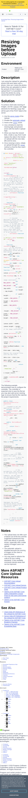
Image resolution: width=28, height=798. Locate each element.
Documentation (7, 667)
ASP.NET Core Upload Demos (15, 585)
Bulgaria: (13, 695)
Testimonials (6, 685)
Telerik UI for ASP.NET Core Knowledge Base (14, 625)
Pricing (5, 659)
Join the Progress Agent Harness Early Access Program (12, 5)
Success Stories (7, 684)
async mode (14, 116)
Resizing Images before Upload (10, 47)
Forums (5, 669)
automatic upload (19, 120)
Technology (6, 745)
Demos (5, 665)
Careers (5, 750)
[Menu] (2, 14)
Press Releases (7, 748)
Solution (8, 101)
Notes (6, 531)
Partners (5, 675)
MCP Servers (3, 654)
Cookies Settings (14, 795)
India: (12, 694)
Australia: (13, 697)
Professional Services (9, 673)
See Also (8, 608)
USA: (12, 691)
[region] (14, 786)
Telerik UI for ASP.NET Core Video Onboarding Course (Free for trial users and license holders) (15, 594)
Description (10, 77)
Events (5, 677)
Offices (5, 752)
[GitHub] (7, 709)
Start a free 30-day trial (14, 32)
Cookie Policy (4, 785)
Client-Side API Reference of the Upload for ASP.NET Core (15, 613)
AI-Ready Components (13, 654)
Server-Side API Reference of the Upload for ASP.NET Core (15, 617)
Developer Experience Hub (10, 664)
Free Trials (6, 658)
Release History (7, 668)
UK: (12, 693)
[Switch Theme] (25, 14)
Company (5, 744)
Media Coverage (7, 749)
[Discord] (7, 711)
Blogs (4, 671)
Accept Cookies (14, 791)
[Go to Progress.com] (5, 731)
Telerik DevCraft (4, 649)
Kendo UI (2, 651)
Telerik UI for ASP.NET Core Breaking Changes (14, 621)
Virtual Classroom (7, 676)
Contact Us (6, 690)
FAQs (4, 679)
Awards (5, 747)
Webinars (5, 672)
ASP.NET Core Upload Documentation (12, 582)
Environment (11, 63)
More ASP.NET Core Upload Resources (12, 574)
